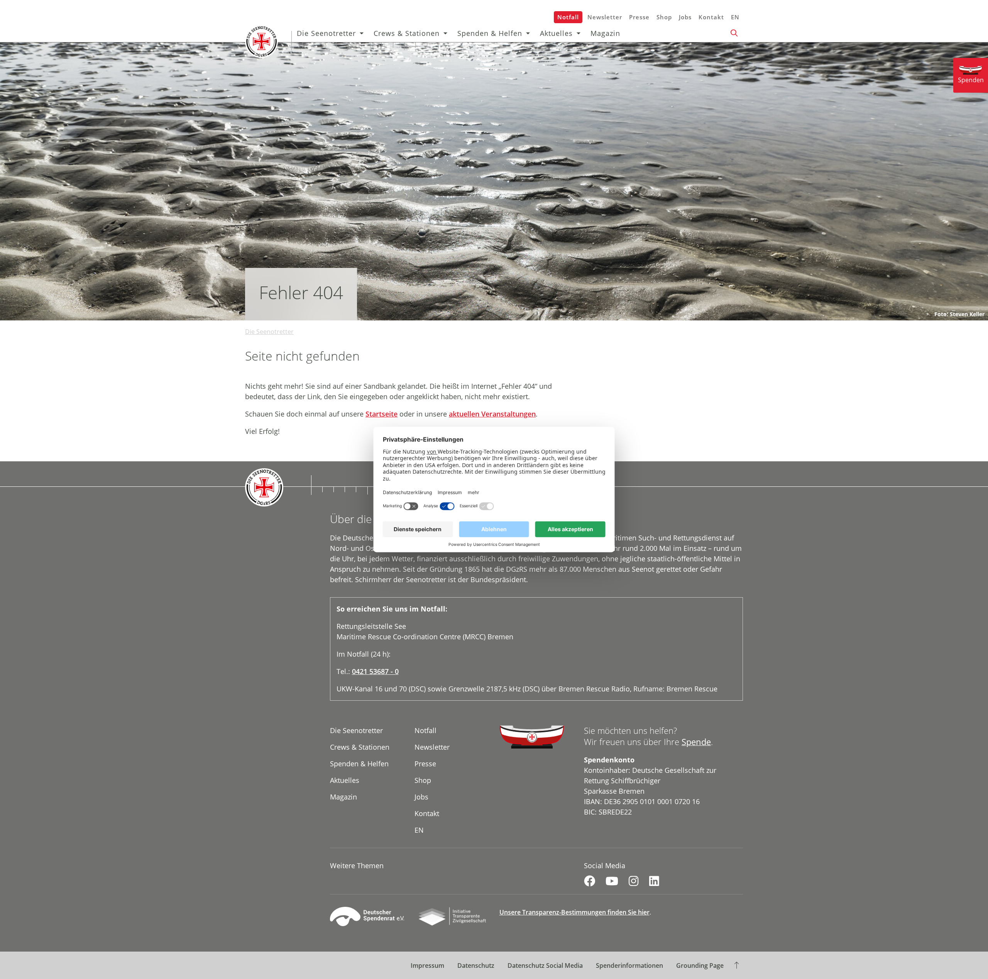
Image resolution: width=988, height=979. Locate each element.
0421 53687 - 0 (375, 671)
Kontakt (711, 17)
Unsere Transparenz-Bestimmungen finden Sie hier (574, 912)
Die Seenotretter (326, 33)
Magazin (605, 33)
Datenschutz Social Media (545, 965)
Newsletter (604, 17)
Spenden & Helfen (489, 33)
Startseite (381, 413)
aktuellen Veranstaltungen (492, 413)
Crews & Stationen (407, 33)
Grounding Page (700, 965)
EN (735, 17)
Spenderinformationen (629, 965)
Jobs (685, 17)
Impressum (427, 965)
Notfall (568, 17)
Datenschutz (475, 965)
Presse (639, 17)
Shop (664, 17)
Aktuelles (556, 33)
